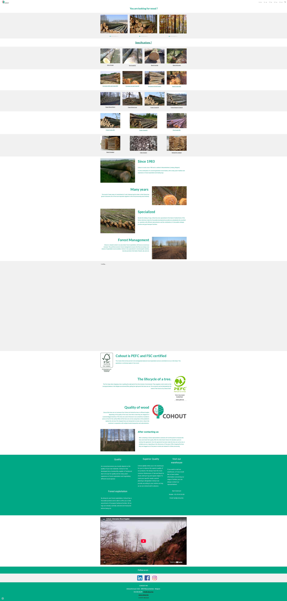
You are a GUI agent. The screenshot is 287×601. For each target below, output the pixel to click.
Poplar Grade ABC (110, 130)
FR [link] (269, 2)
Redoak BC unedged (177, 152)
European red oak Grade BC (132, 86)
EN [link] (280, 2)
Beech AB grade (177, 65)
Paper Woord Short (110, 107)
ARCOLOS (146, 597)
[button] (285, 2)
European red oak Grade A (154, 86)
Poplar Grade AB (154, 107)
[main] (143, 8)
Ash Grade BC (132, 65)
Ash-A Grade (110, 65)
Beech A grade (154, 65)
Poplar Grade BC (143, 130)
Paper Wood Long (132, 107)
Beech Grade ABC (176, 86)
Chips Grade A (143, 152)
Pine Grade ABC (177, 130)
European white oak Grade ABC (110, 86)
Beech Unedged (110, 152)
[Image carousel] (114, 26)
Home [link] (260, 2)
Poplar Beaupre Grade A (177, 107)
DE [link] (275, 2)
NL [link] (264, 2)
